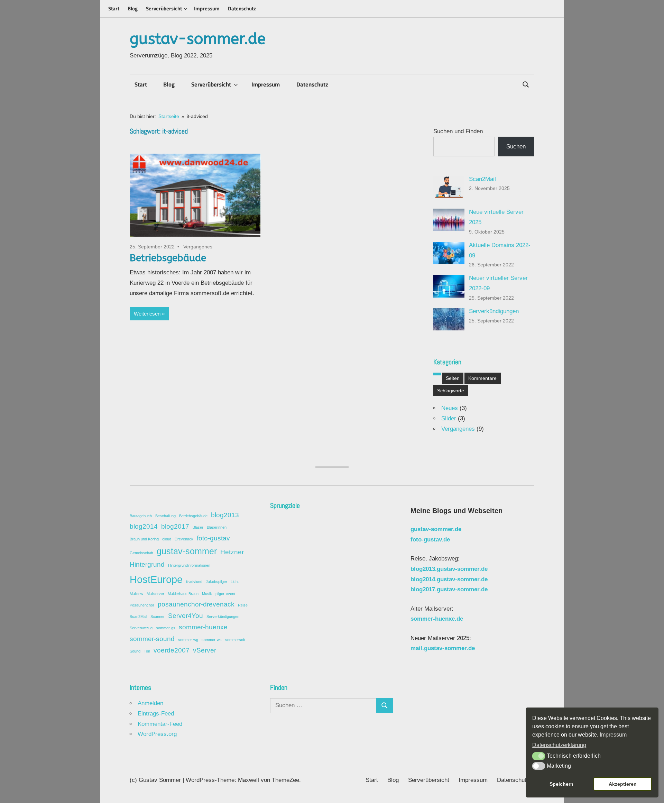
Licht (235, 582)
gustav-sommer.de (198, 39)
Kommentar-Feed (160, 724)
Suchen (516, 146)
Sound (135, 651)
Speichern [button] (561, 784)
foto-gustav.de (430, 539)
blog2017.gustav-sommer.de (449, 589)
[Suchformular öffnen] (526, 83)
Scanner (157, 616)
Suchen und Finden (458, 131)
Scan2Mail (482, 179)
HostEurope (156, 579)
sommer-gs (165, 628)
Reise (243, 605)
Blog (133, 8)
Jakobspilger (216, 582)
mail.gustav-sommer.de (443, 648)
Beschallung (165, 516)
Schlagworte (450, 390)
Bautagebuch (141, 516)
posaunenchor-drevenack (196, 604)
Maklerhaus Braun (183, 594)
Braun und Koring (144, 539)
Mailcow (136, 594)
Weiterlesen (147, 314)
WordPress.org (157, 734)
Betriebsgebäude (168, 258)
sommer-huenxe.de (437, 618)
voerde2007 (172, 650)
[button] (538, 756)
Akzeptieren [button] (623, 784)
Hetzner (232, 552)
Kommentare (482, 378)
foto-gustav (213, 538)
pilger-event (225, 594)
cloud (166, 539)
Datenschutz (242, 8)
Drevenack (184, 539)
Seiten (453, 378)
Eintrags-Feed (156, 713)
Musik (207, 594)
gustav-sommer (187, 551)
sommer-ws (212, 640)
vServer (204, 650)
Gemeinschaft (141, 553)
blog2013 (225, 515)
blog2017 (175, 526)
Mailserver (155, 594)
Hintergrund (147, 564)
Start (113, 8)
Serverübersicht (164, 8)
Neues (449, 408)
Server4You (185, 615)
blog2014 (144, 526)
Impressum (207, 8)
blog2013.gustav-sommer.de (449, 569)
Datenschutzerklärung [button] (559, 745)
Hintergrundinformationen (189, 565)
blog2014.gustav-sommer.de (449, 579)
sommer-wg (188, 640)
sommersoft (235, 640)
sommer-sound (152, 638)
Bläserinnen (217, 527)
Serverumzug (141, 628)
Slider (448, 418)
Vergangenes (197, 246)
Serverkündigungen (494, 311)
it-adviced (194, 582)
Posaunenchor (142, 605)
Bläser (198, 527)
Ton (147, 651)
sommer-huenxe (203, 627)
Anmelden (150, 703)
